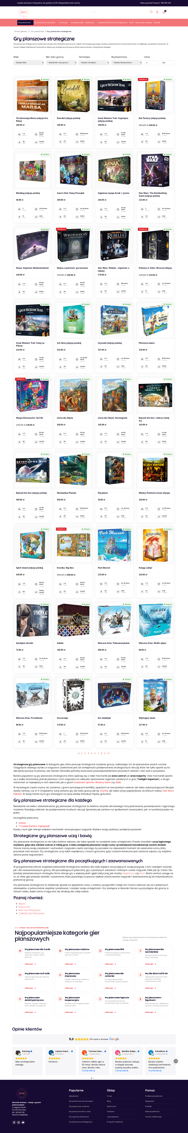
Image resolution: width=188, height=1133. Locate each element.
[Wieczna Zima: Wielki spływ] (155, 620)
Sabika (60, 643)
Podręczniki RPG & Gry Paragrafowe (113, 22)
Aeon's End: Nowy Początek (70, 193)
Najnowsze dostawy (143, 22)
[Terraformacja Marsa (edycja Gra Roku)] (32, 95)
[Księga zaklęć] (155, 545)
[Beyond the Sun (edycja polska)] (32, 470)
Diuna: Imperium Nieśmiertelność (32, 268)
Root (142, 873)
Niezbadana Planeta (66, 493)
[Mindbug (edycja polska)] (32, 170)
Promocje (63, 22)
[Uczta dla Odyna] (73, 395)
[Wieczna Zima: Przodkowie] (32, 695)
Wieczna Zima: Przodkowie (29, 718)
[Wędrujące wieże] (155, 695)
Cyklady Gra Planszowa (31, 913)
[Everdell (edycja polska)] (73, 95)
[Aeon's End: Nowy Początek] (73, 170)
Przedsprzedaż (77, 22)
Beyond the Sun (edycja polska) (31, 493)
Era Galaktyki (104, 718)
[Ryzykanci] (114, 470)
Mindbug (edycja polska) (28, 193)
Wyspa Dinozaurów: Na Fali (29, 418)
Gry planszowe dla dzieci (44, 22)
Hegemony (129, 873)
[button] (12, 1061)
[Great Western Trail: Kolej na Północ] (32, 320)
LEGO (131, 22)
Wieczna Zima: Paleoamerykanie (113, 643)
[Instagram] (18, 1122)
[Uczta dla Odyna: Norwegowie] (114, 395)
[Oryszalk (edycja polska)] (114, 320)
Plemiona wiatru (147, 343)
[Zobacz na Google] (17, 1052)
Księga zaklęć (145, 568)
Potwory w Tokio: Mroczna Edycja (155, 268)
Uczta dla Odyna (65, 418)
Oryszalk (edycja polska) (110, 343)
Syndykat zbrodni (24, 643)
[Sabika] (73, 620)
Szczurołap (62, 718)
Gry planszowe (24, 22)
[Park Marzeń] (114, 545)
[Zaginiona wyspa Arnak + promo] (114, 170)
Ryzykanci (103, 493)
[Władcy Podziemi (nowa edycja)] (155, 470)
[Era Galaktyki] (114, 695)
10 (108, 753)
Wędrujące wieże (147, 718)
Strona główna (20, 31)
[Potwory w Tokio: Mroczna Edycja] (155, 245)
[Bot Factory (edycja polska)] (155, 95)
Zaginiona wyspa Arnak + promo (113, 193)
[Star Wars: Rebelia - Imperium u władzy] (114, 245)
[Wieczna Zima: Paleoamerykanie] (114, 620)
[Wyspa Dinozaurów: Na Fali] (32, 395)
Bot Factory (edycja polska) (152, 118)
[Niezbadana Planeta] (73, 470)
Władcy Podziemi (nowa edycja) (154, 493)
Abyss (22, 903)
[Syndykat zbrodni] (32, 620)
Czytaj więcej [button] (88, 1070)
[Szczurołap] (73, 695)
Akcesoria (90, 22)
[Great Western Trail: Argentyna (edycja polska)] (114, 95)
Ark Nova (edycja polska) (69, 343)
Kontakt (157, 22)
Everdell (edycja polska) (68, 118)
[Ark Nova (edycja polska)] (73, 320)
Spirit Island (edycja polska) (29, 568)
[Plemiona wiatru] (155, 320)
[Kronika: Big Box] (73, 545)
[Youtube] (23, 1122)
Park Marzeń (104, 568)
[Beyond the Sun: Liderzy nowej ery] (155, 395)
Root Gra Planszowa (30, 910)
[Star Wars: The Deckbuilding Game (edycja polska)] (155, 170)
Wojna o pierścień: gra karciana (72, 268)
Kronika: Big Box (65, 568)
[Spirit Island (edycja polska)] (32, 545)
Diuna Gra (24, 906)
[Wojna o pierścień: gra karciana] (73, 245)
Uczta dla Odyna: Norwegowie (112, 418)
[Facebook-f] (14, 1122)
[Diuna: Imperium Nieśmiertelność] (32, 245)
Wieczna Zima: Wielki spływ (152, 643)
